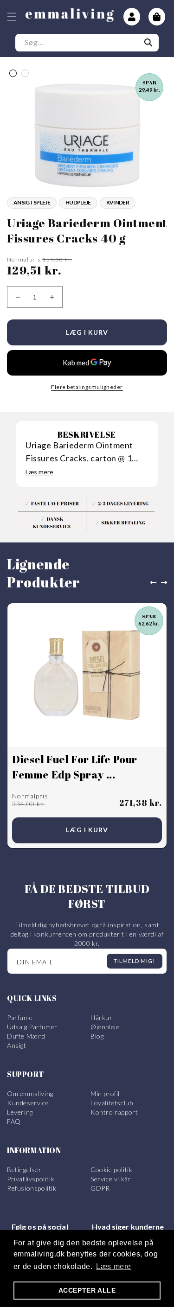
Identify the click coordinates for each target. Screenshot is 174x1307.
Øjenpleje (104, 1027)
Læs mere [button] (113, 1266)
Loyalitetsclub (111, 1103)
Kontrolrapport (114, 1112)
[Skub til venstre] (151, 582)
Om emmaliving (30, 1093)
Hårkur (101, 1017)
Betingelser (24, 1169)
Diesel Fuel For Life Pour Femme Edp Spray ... (74, 766)
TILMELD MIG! (134, 960)
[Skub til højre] (166, 582)
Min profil (105, 1093)
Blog (96, 1036)
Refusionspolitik (32, 1188)
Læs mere (39, 472)
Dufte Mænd (26, 1036)
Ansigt (16, 1045)
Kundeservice (28, 1103)
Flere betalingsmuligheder (87, 386)
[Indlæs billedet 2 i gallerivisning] (25, 73)
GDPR (100, 1188)
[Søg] (148, 42)
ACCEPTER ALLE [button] (87, 1290)
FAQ (14, 1121)
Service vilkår (110, 1179)
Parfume (19, 1017)
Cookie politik (111, 1169)
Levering (20, 1112)
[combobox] (87, 42)
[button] (11, 16)
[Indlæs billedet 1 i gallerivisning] (13, 73)
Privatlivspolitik (30, 1179)
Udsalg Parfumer (32, 1027)
